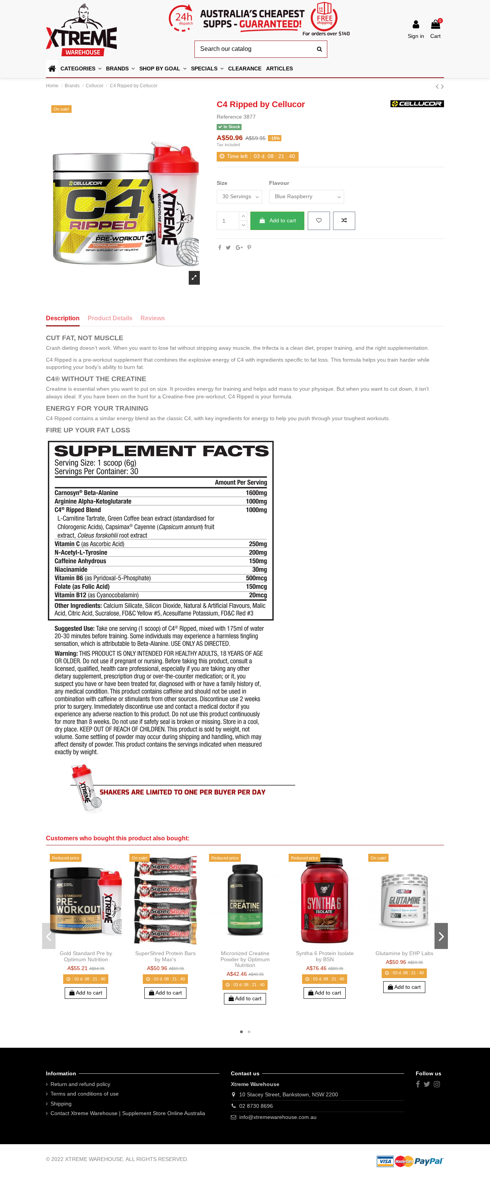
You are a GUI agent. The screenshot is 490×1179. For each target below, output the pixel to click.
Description (63, 318)
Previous (49, 936)
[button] (163, 68)
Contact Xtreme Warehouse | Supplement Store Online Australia (128, 1113)
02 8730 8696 (256, 1106)
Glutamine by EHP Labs (404, 953)
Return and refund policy (80, 1084)
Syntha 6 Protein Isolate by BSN (325, 956)
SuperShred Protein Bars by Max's (165, 956)
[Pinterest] (249, 248)
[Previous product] (438, 86)
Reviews (152, 318)
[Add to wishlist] (319, 221)
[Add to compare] (344, 221)
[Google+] (239, 248)
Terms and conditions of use (85, 1094)
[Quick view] (96, 944)
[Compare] (85, 944)
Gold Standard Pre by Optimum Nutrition (86, 956)
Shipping (61, 1104)
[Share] (219, 248)
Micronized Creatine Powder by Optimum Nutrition (245, 959)
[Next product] (442, 86)
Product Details (110, 318)
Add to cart (283, 220)
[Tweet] (228, 248)
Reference (229, 117)
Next (441, 936)
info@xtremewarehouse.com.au (278, 1117)
